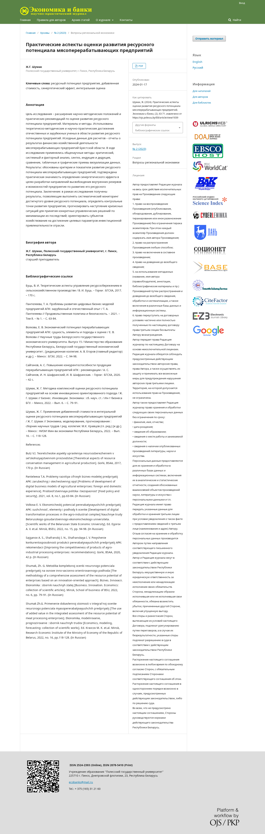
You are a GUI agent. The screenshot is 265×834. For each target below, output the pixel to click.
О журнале (103, 20)
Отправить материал (209, 38)
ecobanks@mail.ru (81, 782)
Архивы (44, 33)
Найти (236, 20)
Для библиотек (202, 102)
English (197, 62)
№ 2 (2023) (60, 33)
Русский (198, 67)
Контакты (126, 20)
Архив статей (81, 20)
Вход (242, 3)
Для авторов (200, 97)
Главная (25, 20)
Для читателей (201, 91)
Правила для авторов (51, 20)
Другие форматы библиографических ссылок (152, 127)
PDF (140, 66)
